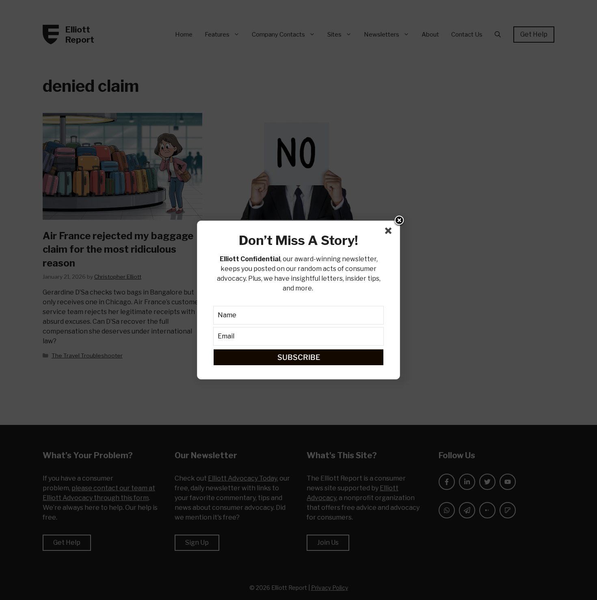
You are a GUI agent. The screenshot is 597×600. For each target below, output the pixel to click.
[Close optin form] (390, 232)
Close (399, 221)
